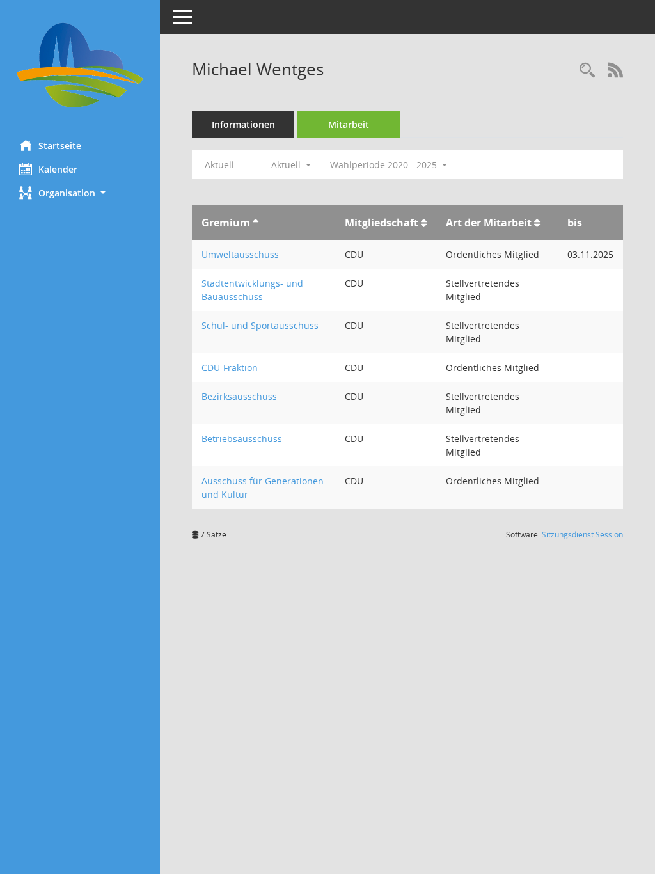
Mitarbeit (348, 124)
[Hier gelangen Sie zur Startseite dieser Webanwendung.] (80, 65)
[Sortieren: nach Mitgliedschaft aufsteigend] (424, 223)
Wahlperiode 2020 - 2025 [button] (384, 165)
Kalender (57, 169)
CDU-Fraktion (229, 368)
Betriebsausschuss (241, 439)
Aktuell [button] (287, 165)
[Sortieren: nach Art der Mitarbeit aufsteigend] (537, 223)
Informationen (243, 124)
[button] (80, 193)
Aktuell (219, 165)
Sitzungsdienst (582, 534)
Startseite (59, 145)
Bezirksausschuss (239, 396)
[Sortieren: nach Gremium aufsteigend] (255, 223)
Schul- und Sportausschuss (260, 325)
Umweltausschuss (240, 254)
